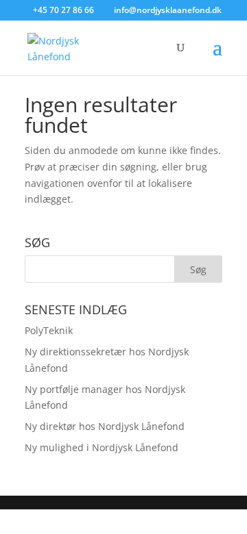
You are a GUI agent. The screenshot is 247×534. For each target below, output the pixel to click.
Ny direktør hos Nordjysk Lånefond (105, 426)
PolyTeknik (49, 330)
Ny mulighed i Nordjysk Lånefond (101, 447)
